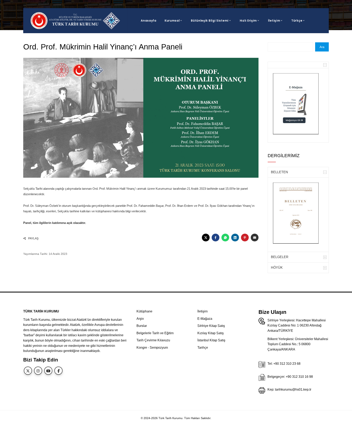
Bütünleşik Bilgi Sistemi (210, 21)
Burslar (141, 325)
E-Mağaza (204, 318)
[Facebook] (58, 371)
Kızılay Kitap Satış (210, 333)
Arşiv (140, 318)
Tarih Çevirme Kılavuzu (153, 340)
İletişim (274, 21)
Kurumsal (172, 21)
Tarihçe (202, 347)
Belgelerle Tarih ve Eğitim (155, 333)
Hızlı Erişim (248, 21)
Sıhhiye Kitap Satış (211, 325)
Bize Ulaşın (272, 312)
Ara (322, 47)
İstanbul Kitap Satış (211, 340)
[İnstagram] (38, 371)
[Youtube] (48, 371)
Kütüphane (144, 311)
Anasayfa (148, 21)
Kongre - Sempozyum (152, 347)
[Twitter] (28, 371)
